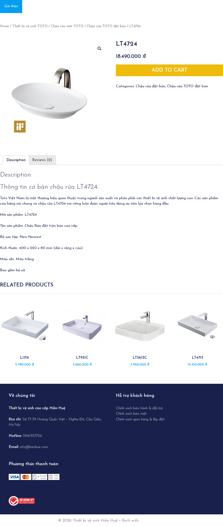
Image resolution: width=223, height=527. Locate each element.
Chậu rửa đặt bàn (150, 86)
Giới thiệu (11, 6)
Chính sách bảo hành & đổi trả (140, 408)
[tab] (16, 160)
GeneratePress (152, 521)
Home (4, 26)
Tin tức (51, 6)
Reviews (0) (42, 160)
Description (16, 160)
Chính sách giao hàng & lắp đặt (140, 419)
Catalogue (71, 6)
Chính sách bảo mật (131, 414)
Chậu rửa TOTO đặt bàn (106, 26)
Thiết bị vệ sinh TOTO (29, 26)
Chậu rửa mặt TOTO (67, 26)
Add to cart (169, 70)
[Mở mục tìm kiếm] (217, 6)
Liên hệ (32, 6)
